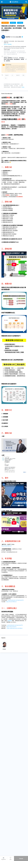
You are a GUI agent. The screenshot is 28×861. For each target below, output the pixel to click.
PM (5, 78)
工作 (12, 75)
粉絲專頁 (10, 620)
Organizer (3, 859)
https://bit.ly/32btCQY (6, 546)
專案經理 (7, 75)
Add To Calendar (8, 44)
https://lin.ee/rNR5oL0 (11, 601)
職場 (23, 75)
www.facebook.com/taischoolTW (15, 600)
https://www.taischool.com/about (14, 628)
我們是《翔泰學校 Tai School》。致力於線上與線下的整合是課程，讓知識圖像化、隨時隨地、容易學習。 (14, 59)
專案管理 (18, 75)
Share (24, 5)
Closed (21, 858)
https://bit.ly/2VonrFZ (11, 626)
